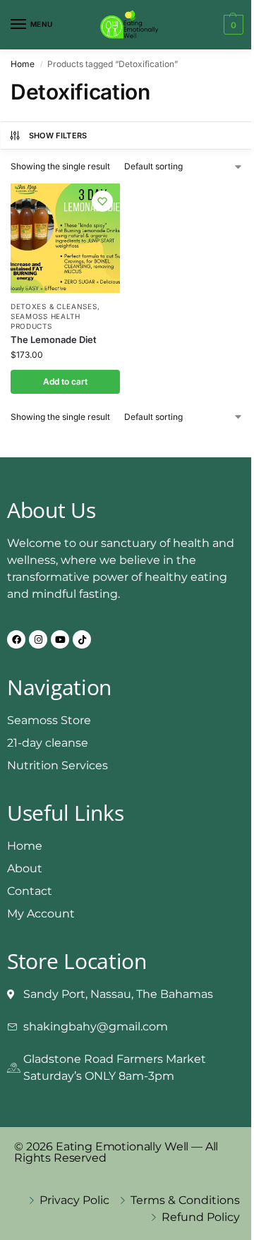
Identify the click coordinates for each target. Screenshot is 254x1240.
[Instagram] (38, 639)
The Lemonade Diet (54, 339)
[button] (231, 25)
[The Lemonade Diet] (65, 238)
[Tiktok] (82, 639)
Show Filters (58, 135)
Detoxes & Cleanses (54, 306)
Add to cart (65, 381)
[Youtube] (60, 639)
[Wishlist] (102, 201)
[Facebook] (16, 639)
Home (23, 64)
